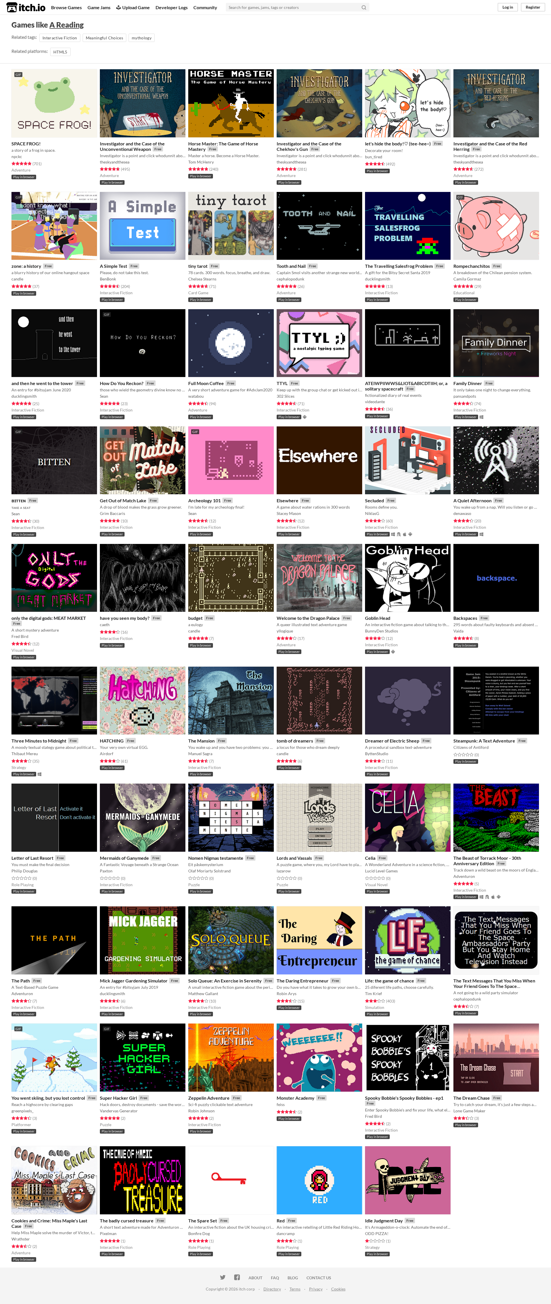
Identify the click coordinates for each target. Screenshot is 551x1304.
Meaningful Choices (104, 37)
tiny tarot (197, 266)
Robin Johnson (201, 1110)
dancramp (286, 1233)
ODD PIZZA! (377, 1233)
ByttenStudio (376, 753)
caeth (105, 624)
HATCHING (112, 740)
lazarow (284, 870)
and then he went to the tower (42, 383)
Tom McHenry (201, 161)
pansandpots (464, 396)
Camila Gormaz (467, 278)
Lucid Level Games (381, 870)
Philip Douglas (24, 870)
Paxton (106, 870)
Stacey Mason (289, 513)
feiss (281, 1104)
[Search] (363, 7)
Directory (272, 1288)
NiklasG (372, 513)
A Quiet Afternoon (472, 500)
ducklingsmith (377, 278)
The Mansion (201, 740)
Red (281, 1220)
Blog (293, 1277)
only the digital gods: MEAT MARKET (48, 618)
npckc (16, 156)
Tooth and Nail (291, 266)
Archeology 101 (204, 500)
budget (195, 618)
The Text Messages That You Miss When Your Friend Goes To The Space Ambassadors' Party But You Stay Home (494, 986)
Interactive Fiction (59, 37)
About (255, 1277)
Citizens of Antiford (471, 747)
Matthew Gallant (203, 993)
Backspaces (465, 618)
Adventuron (464, 876)
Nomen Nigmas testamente (215, 858)
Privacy (316, 1288)
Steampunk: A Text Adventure (484, 740)
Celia (370, 858)
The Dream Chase (471, 1098)
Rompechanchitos (471, 266)
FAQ (275, 1277)
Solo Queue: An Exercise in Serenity (225, 980)
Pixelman (108, 1233)
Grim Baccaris (112, 513)
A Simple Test (113, 266)
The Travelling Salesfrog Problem (399, 266)
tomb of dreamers (295, 740)
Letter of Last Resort (32, 858)
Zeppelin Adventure (209, 1098)
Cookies (338, 1288)
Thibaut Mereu (24, 753)
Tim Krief (373, 993)
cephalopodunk (290, 278)
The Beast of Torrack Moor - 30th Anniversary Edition (487, 860)
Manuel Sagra (200, 753)
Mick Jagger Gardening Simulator (134, 980)
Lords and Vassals (294, 858)
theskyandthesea (114, 161)
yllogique (285, 630)
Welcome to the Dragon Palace (308, 618)
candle (17, 278)
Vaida (458, 630)
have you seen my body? (125, 618)
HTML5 (60, 51)
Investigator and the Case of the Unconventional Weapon (132, 146)
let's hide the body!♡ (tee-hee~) (398, 143)
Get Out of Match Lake (123, 500)
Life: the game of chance (389, 980)
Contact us (318, 1277)
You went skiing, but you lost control (48, 1098)
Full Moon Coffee (206, 383)
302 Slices (285, 396)
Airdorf (106, 753)
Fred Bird (19, 636)
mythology (142, 37)
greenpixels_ (22, 1110)
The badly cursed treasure (127, 1220)
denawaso (462, 513)
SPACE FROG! (26, 143)
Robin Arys (286, 993)
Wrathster (20, 1238)
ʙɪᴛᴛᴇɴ (18, 500)
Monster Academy (296, 1098)
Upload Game (136, 7)
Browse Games (66, 7)
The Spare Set (202, 1220)
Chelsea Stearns (202, 278)
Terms (295, 1288)
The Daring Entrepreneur (303, 980)
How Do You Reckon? (121, 383)
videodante (375, 401)
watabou (196, 396)
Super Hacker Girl (118, 1098)
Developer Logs (172, 7)
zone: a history (26, 266)
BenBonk (108, 278)
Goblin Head (377, 618)
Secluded (374, 500)
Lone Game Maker (469, 1110)
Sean (104, 396)
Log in (508, 7)
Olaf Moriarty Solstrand (209, 870)
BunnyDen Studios (381, 630)
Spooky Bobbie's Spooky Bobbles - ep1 (404, 1098)
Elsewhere (287, 500)
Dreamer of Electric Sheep (392, 740)
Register (533, 7)
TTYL (282, 383)
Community (205, 7)
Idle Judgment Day (384, 1220)
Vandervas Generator (119, 1110)
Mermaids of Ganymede (124, 858)
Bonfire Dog (199, 1233)
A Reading (66, 24)
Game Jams (99, 7)
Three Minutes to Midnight (38, 740)
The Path (20, 980)
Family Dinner (467, 383)
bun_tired (373, 156)
